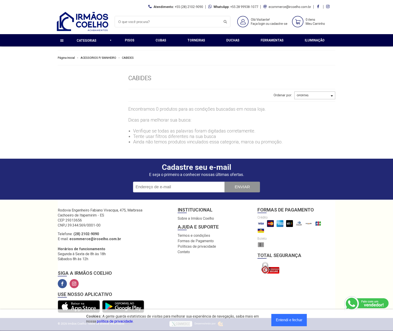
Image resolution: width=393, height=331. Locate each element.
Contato (184, 252)
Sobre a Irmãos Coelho (196, 218)
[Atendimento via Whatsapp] (367, 304)
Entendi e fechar (289, 320)
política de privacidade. (115, 321)
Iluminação (315, 40)
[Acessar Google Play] (123, 306)
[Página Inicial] (82, 30)
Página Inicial (66, 57)
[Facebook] (62, 283)
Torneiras (196, 40)
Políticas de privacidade (197, 246)
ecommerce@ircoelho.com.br (290, 7)
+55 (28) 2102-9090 (189, 7)
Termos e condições (194, 235)
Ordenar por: (283, 95)
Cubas (161, 40)
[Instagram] (74, 283)
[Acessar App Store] (79, 306)
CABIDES (128, 57)
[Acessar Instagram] (328, 7)
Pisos (129, 40)
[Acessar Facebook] (318, 7)
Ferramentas (272, 40)
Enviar (242, 187)
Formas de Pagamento (196, 241)
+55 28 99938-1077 (244, 7)
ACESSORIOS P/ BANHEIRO (98, 57)
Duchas (232, 40)
